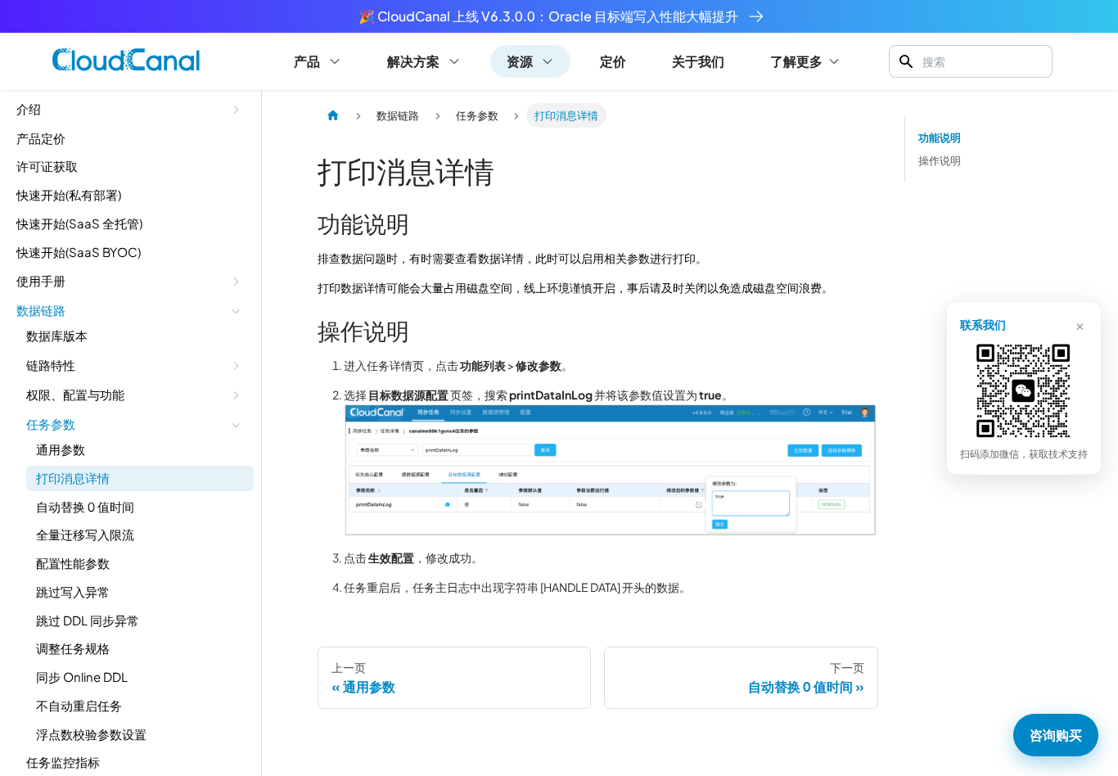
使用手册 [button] (40, 280)
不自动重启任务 (79, 705)
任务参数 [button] (50, 423)
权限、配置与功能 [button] (75, 394)
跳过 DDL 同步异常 (87, 620)
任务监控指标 (63, 762)
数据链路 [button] (40, 310)
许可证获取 (47, 166)
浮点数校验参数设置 (91, 734)
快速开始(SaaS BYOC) (78, 251)
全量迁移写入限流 (85, 535)
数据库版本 (57, 336)
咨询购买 (1056, 734)
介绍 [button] (28, 109)
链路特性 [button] (50, 364)
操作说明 (939, 160)
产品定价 (40, 138)
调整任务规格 (73, 648)
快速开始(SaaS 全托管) (79, 223)
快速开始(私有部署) (68, 195)
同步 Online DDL (82, 677)
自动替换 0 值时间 (85, 506)
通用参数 (60, 450)
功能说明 (939, 137)
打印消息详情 (73, 477)
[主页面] (333, 115)
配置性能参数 (73, 563)
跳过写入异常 (73, 591)
